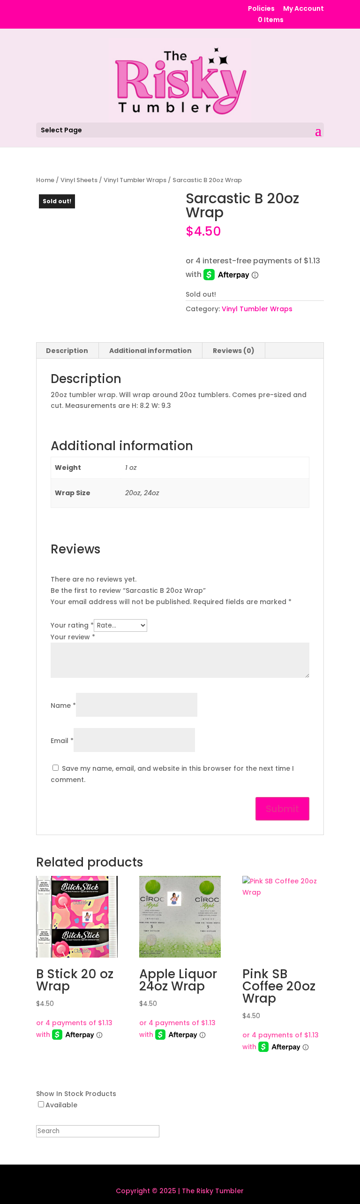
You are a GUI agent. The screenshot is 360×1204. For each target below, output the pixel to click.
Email (62, 740)
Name (63, 705)
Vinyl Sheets (79, 180)
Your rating (72, 625)
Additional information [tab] (150, 350)
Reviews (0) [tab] (234, 350)
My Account (303, 9)
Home (45, 180)
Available (61, 1105)
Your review (73, 637)
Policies (261, 9)
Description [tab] (67, 350)
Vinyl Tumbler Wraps (135, 180)
